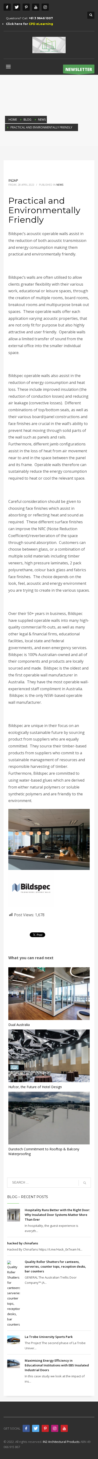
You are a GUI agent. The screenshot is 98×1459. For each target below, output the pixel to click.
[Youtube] (35, 7)
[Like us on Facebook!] (26, 1428)
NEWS (59, 184)
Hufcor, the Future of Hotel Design (35, 1087)
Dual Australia (19, 1024)
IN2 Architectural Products (61, 1442)
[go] (84, 1183)
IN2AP (13, 180)
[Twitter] (16, 7)
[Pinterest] (26, 7)
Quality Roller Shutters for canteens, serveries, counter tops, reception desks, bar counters (55, 1266)
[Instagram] (45, 7)
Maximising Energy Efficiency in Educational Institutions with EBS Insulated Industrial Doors (57, 1365)
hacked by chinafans (22, 1243)
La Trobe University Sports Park (49, 1337)
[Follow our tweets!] (35, 1428)
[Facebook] (7, 7)
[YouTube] (64, 1428)
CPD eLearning (41, 24)
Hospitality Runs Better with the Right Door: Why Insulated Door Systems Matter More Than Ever (57, 1215)
